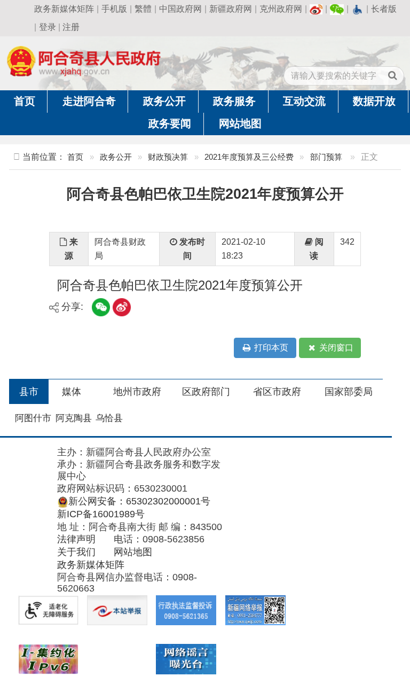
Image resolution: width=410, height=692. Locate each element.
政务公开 (164, 101)
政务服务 (234, 101)
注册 (71, 27)
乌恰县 (109, 418)
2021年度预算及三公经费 (249, 156)
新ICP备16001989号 (101, 514)
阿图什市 (33, 418)
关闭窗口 (335, 347)
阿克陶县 (74, 418)
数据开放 (374, 101)
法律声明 (76, 539)
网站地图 (240, 123)
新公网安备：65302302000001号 (139, 501)
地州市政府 (137, 391)
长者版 (384, 8)
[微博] (316, 8)
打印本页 (270, 347)
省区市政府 (277, 391)
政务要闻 (169, 123)
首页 (24, 101)
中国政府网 (180, 8)
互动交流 (304, 101)
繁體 (143, 8)
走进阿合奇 (89, 101)
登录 (47, 27)
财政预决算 (168, 156)
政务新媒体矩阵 (64, 8)
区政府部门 (206, 391)
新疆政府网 (230, 8)
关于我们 (76, 552)
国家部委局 (349, 391)
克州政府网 (280, 8)
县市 (28, 391)
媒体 (71, 391)
